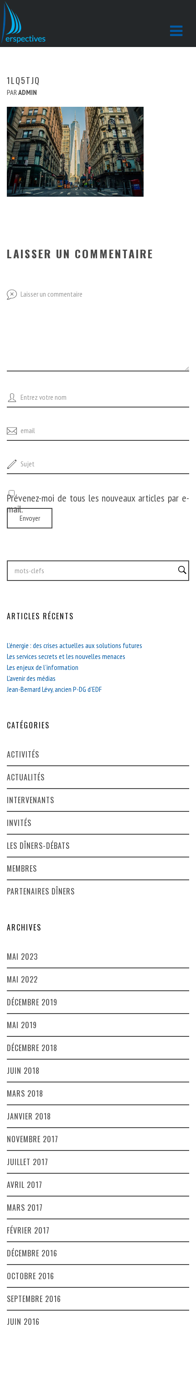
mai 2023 (22, 956)
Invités (19, 822)
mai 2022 (22, 979)
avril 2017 (24, 1184)
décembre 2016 (32, 1253)
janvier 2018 (29, 1116)
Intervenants (30, 800)
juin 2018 (23, 1070)
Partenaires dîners (41, 891)
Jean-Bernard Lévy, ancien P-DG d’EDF (54, 689)
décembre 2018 (32, 1047)
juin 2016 (23, 1321)
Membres (22, 868)
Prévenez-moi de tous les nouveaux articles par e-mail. (98, 503)
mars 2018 (25, 1093)
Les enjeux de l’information (42, 667)
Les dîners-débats (38, 845)
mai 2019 (22, 1024)
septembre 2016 (34, 1298)
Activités (23, 754)
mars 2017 (25, 1207)
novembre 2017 (32, 1139)
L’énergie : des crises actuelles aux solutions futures (74, 645)
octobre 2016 (30, 1275)
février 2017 (28, 1230)
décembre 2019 (32, 1002)
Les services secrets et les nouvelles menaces (66, 656)
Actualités (26, 777)
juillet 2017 (27, 1161)
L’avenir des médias (31, 678)
